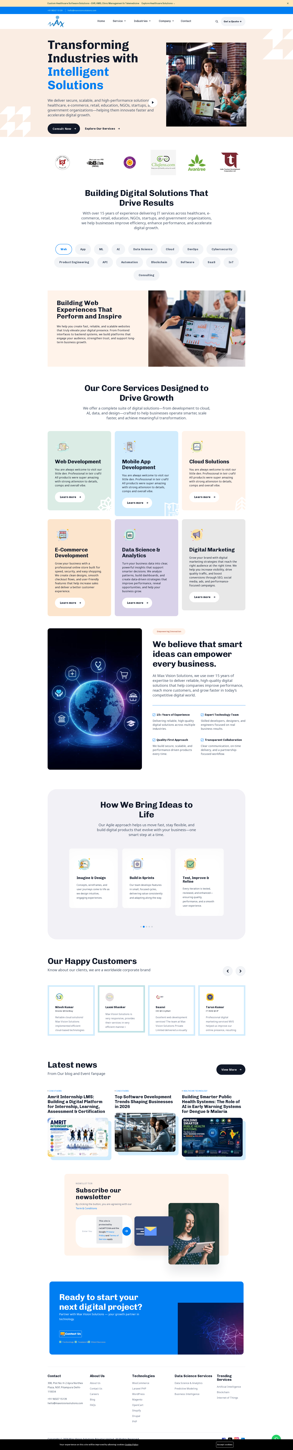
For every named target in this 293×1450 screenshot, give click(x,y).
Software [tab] (187, 262)
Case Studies (55, 1091)
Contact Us (96, 1388)
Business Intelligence (187, 1394)
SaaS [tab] (211, 262)
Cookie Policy (131, 1444)
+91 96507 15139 (55, 10)
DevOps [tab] (193, 249)
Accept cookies (224, 1444)
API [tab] (105, 262)
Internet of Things (227, 1397)
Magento (137, 1399)
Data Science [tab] (142, 249)
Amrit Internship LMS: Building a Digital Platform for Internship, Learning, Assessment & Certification (76, 1104)
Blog (92, 1399)
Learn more (68, 497)
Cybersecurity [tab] (222, 249)
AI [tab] (118, 249)
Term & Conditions (86, 1208)
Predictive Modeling (186, 1388)
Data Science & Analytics (189, 1383)
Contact (186, 21)
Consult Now (62, 129)
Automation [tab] (129, 262)
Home (101, 21)
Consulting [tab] (146, 275)
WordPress (138, 1394)
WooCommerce (140, 1383)
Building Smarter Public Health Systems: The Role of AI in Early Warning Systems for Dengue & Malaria (211, 1104)
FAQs (93, 1405)
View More (229, 1069)
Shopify (136, 1410)
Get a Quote (231, 21)
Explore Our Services (100, 128)
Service (118, 21)
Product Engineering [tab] (74, 262)
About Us (95, 1383)
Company (165, 21)
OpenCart (137, 1405)
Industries (141, 21)
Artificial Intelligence (229, 1386)
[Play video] (152, 103)
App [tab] (83, 249)
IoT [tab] (231, 262)
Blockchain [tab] (159, 262)
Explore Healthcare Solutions (158, 3)
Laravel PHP (139, 1388)
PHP (134, 1421)
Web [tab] (64, 249)
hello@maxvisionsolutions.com (82, 10)
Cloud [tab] (170, 249)
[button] (141, 926)
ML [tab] (101, 249)
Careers (94, 1394)
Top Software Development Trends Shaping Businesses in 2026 (144, 1101)
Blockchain (223, 1392)
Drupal (136, 1416)
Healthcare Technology (195, 1091)
